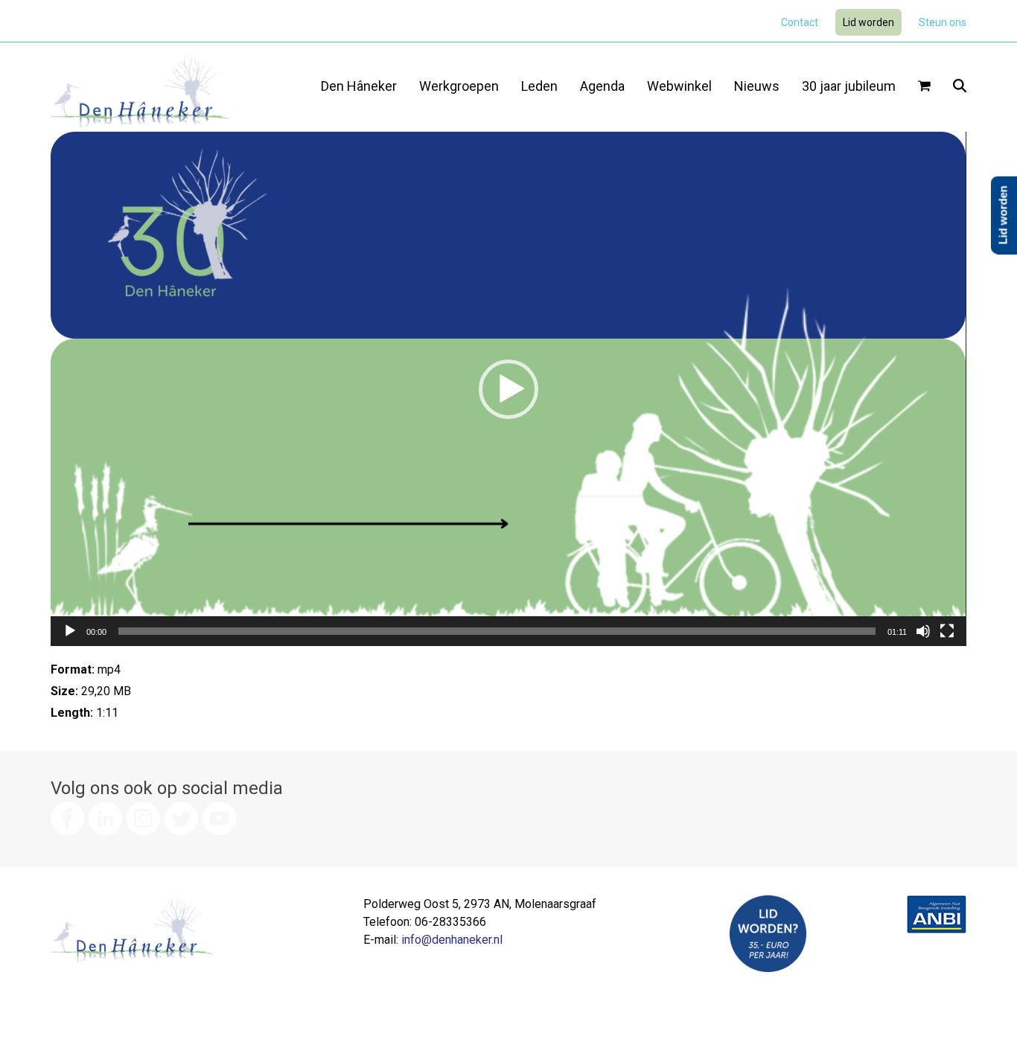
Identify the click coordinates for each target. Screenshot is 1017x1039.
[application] (508, 389)
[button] (924, 87)
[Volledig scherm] (947, 631)
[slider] (496, 631)
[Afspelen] (70, 631)
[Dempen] (923, 631)
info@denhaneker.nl (452, 940)
